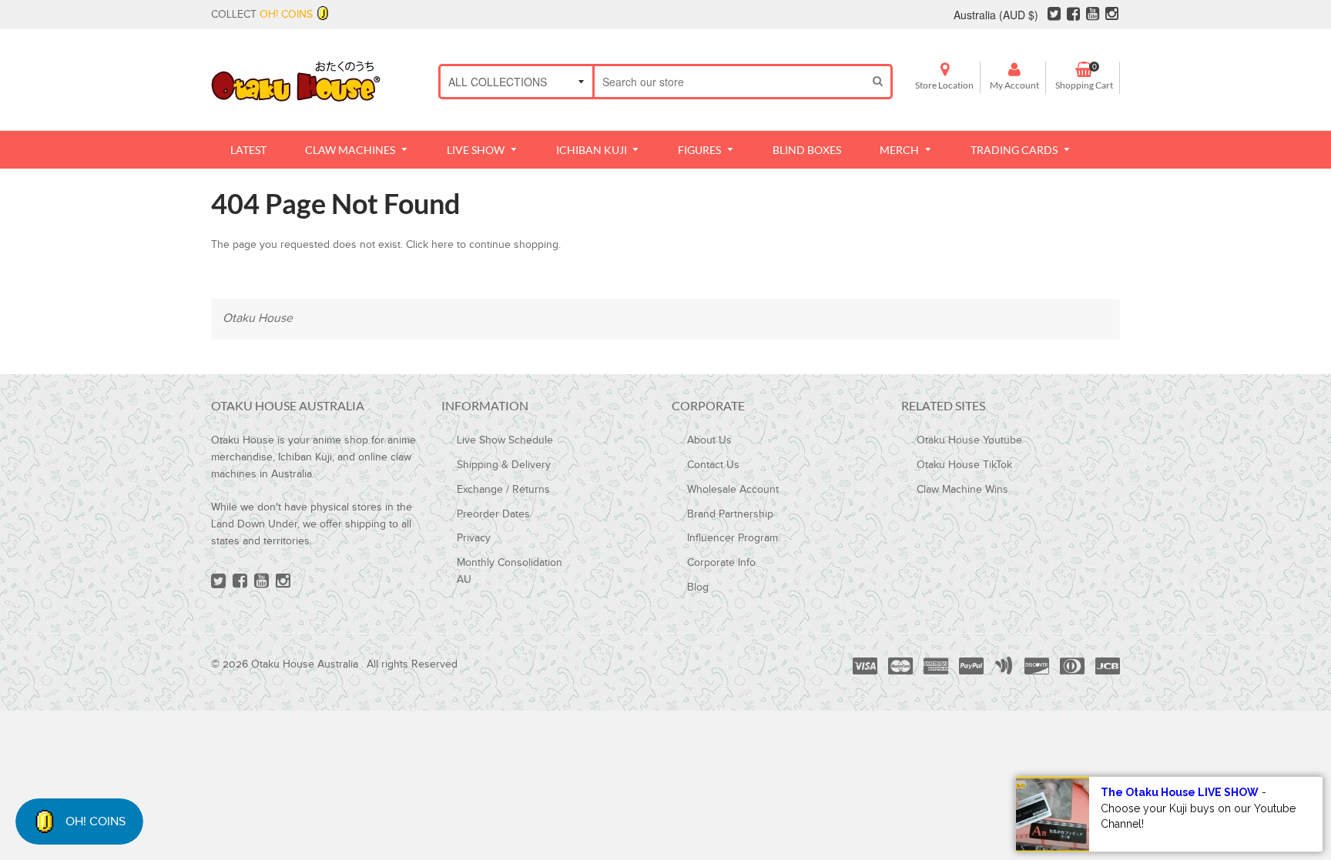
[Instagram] (1111, 16)
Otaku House (258, 318)
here (442, 245)
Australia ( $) (996, 14)
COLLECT (262, 14)
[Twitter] (1054, 16)
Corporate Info (721, 563)
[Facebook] (1073, 16)
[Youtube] (1092, 16)
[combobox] (730, 81)
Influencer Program (732, 538)
